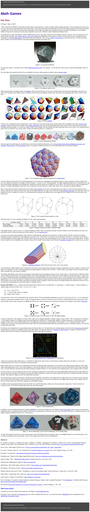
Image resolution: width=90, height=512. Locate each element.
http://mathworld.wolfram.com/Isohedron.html (13, 481)
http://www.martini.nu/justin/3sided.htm (38, 474)
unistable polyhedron (34, 265)
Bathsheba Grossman (76, 144)
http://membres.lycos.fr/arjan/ (32, 477)
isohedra (49, 121)
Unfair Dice (84, 301)
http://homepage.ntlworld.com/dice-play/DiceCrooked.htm (33, 453)
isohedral (28, 91)
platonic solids (63, 72)
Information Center (10, 496)
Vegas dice (78, 328)
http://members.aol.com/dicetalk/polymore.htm (44, 465)
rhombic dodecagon (33, 125)
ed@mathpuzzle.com (43, 491)
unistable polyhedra (65, 240)
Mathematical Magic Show (22, 459)
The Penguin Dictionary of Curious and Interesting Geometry (25, 484)
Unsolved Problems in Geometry (40, 450)
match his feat (43, 232)
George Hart (57, 144)
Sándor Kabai (66, 144)
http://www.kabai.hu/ (30, 462)
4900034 (32, 409)
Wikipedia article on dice (35, 67)
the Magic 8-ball (17, 38)
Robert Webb (10, 145)
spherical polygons (69, 190)
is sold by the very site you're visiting (27, 36)
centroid (39, 189)
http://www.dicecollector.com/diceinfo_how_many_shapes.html (43, 447)
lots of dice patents (65, 409)
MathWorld (66, 494)
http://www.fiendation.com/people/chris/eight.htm (49, 456)
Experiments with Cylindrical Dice (45, 358)
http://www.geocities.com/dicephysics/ (32, 468)
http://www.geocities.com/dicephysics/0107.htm (70, 444)
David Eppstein (21, 145)
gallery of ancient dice (56, 38)
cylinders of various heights (60, 329)
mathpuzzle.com (23, 494)
